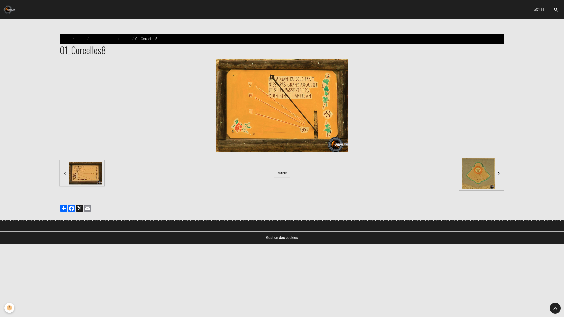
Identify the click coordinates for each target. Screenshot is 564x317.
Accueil (539, 9)
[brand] (10, 9)
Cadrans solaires (103, 39)
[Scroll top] (555, 308)
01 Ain (125, 39)
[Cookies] (9, 308)
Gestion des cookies (282, 238)
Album (80, 39)
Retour (282, 173)
